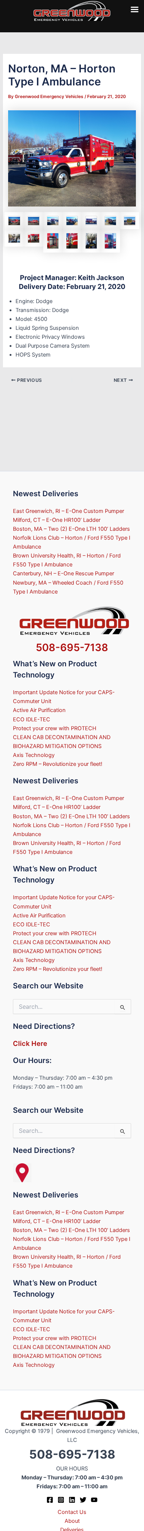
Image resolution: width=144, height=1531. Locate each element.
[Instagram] (61, 1499)
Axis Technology (34, 755)
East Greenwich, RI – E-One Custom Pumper (68, 511)
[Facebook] (50, 1499)
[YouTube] (94, 1499)
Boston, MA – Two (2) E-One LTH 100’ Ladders (71, 529)
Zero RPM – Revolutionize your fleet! (57, 764)
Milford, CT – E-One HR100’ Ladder (56, 520)
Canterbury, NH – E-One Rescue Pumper (63, 573)
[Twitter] (83, 1499)
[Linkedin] (72, 1499)
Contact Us (72, 1512)
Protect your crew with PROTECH (54, 728)
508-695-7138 (72, 647)
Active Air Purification (39, 710)
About (72, 1521)
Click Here (30, 1043)
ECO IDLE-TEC (31, 719)
